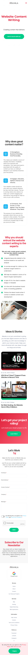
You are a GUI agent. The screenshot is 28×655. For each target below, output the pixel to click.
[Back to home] (14, 3)
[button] (26, 3)
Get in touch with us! (14, 36)
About (14, 588)
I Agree (14, 651)
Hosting (14, 604)
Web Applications (14, 609)
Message (3, 501)
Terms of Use (17, 646)
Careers (14, 620)
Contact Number (5, 487)
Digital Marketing (14, 607)
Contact (14, 591)
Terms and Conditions (16, 517)
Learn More (14, 434)
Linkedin (14, 635)
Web (14, 601)
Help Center (14, 617)
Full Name (4, 472)
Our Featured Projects (14, 594)
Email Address (5, 480)
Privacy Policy (14, 625)
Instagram (14, 638)
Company (3, 494)
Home (14, 586)
